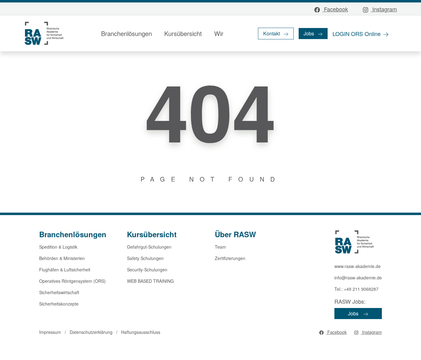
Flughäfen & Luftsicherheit (64, 269)
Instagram (384, 9)
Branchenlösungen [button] (126, 33)
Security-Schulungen (147, 269)
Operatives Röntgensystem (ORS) (72, 281)
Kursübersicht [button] (183, 33)
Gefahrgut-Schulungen (149, 247)
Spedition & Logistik (58, 247)
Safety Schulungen (145, 258)
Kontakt (271, 33)
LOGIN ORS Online (357, 34)
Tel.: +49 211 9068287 (356, 289)
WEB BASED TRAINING (150, 281)
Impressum (50, 332)
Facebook (335, 9)
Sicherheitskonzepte (59, 304)
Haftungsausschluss (140, 332)
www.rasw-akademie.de (357, 266)
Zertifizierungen (230, 258)
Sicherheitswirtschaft (59, 292)
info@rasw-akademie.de (358, 277)
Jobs (309, 33)
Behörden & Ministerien (62, 258)
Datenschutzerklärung (91, 332)
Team (220, 247)
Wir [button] (218, 33)
